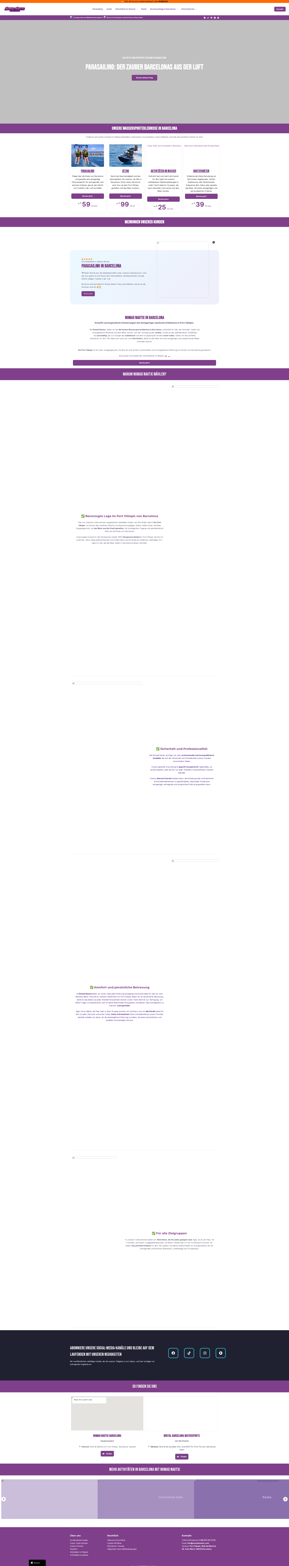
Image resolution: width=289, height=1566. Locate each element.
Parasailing (97, 9)
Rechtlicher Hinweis (115, 1546)
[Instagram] (204, 18)
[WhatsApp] (218, 18)
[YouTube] (215, 18)
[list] (144, 1499)
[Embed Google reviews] (215, 243)
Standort (73, 1549)
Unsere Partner (76, 1546)
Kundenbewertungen (79, 1540)
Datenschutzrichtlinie (116, 1540)
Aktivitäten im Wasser (125, 9)
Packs (144, 9)
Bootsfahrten (201, 171)
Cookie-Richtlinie (114, 1543)
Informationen (187, 9)
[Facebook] (211, 18)
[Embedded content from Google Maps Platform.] (107, 1413)
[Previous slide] (3, 1499)
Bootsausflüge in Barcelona (163, 9)
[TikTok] (208, 18)
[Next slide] (285, 1499)
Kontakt (279, 9)
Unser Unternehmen (79, 1543)
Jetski (109, 9)
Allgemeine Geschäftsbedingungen (122, 1549)
